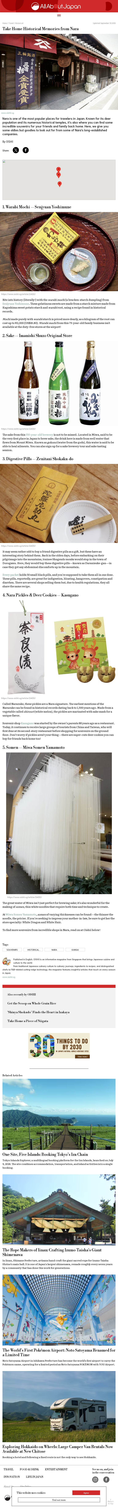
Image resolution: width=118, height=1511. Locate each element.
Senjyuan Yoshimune (15, 303)
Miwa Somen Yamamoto (21, 914)
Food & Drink (29, 1469)
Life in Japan (34, 1477)
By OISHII (7, 141)
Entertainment (56, 1469)
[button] (58, 175)
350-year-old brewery (39, 434)
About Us (9, 1486)
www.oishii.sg (7, 112)
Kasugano (27, 723)
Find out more (59, 1499)
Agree (86, 1492)
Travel (9, 1469)
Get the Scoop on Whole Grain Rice (31, 1003)
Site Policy (25, 1486)
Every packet (10, 575)
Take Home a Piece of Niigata (27, 1021)
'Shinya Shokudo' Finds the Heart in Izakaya (38, 1012)
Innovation (12, 1477)
